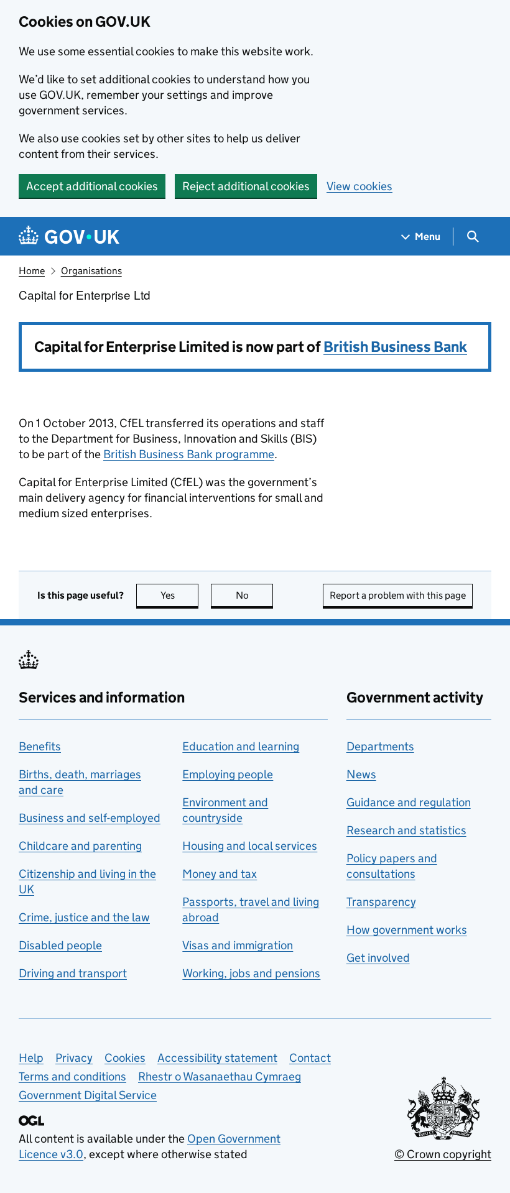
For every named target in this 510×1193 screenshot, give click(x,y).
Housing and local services (249, 846)
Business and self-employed (89, 818)
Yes (179, 595)
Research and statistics (406, 830)
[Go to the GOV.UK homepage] (69, 236)
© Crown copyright (442, 1154)
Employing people (227, 774)
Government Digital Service (88, 1095)
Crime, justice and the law (84, 917)
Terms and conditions (72, 1076)
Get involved (378, 958)
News (361, 774)
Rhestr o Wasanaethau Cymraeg (219, 1076)
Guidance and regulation (408, 802)
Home (32, 271)
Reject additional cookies (246, 186)
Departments (380, 746)
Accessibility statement (217, 1058)
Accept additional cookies (92, 186)
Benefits (40, 746)
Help (31, 1058)
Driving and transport (73, 973)
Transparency (381, 902)
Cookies (125, 1058)
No (254, 595)
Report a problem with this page (398, 595)
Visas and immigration (237, 945)
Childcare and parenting (80, 846)
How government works (406, 930)
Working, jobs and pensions (251, 973)
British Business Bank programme (188, 454)
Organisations (91, 271)
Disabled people (60, 945)
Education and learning (240, 746)
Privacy (74, 1058)
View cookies (359, 186)
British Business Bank (395, 347)
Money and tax (219, 874)
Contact (310, 1058)
